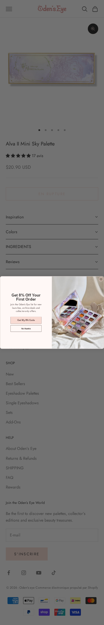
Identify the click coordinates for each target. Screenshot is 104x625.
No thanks (26, 328)
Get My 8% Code (26, 320)
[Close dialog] (101, 279)
